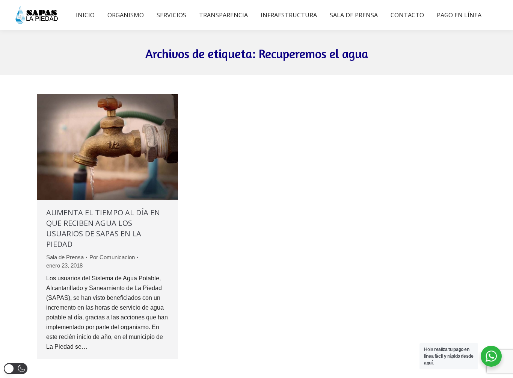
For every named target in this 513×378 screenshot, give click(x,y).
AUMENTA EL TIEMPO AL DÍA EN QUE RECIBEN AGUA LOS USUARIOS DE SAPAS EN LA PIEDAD (103, 228)
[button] (15, 368)
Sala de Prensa (65, 257)
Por (112, 257)
